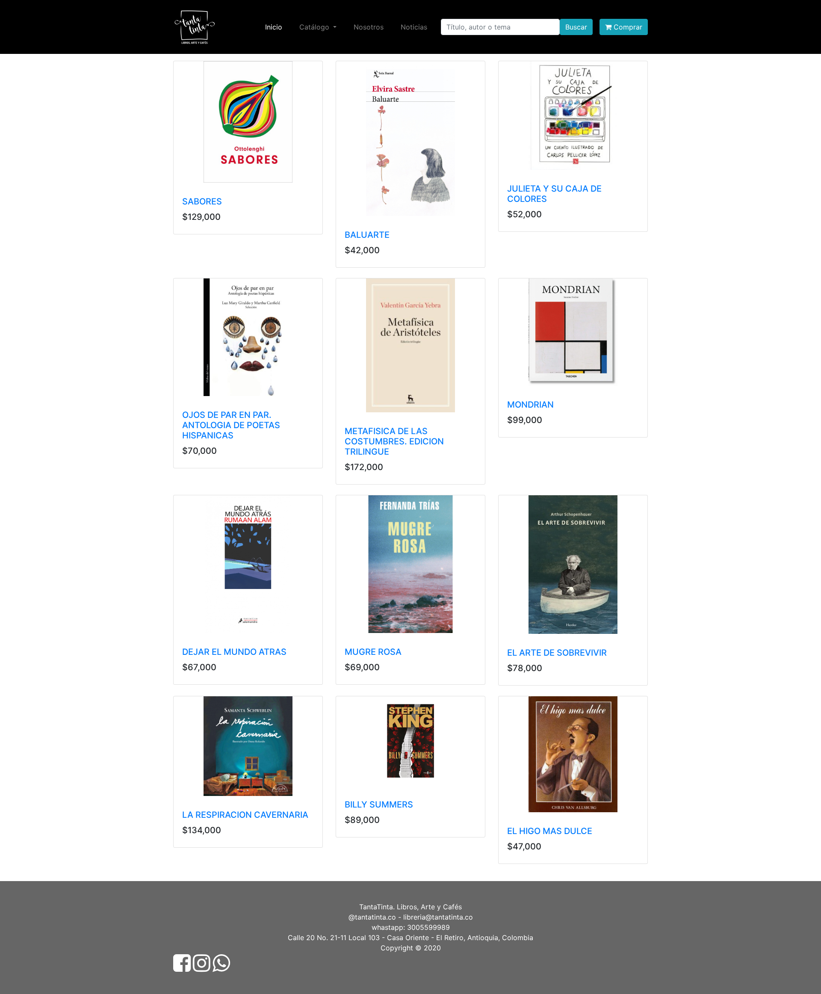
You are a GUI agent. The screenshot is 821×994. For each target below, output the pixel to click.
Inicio (275, 26)
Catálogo (315, 27)
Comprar (626, 27)
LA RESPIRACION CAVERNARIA (245, 815)
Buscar (576, 27)
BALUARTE (367, 235)
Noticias (414, 27)
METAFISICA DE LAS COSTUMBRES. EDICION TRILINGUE (394, 441)
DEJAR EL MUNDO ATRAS (234, 652)
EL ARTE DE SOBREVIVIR (557, 653)
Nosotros (369, 27)
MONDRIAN (530, 404)
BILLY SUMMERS (379, 804)
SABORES (202, 201)
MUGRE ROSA (373, 652)
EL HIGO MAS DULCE (549, 831)
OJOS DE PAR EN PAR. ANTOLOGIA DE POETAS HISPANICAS (231, 425)
